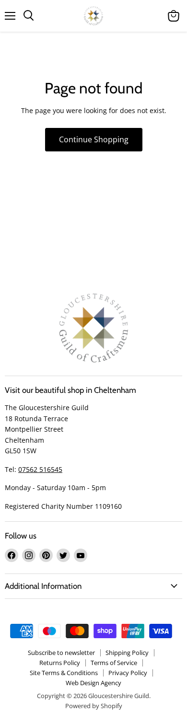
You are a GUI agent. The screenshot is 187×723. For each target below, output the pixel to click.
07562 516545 (40, 469)
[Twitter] (63, 555)
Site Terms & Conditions (64, 672)
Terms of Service (114, 662)
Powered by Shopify (93, 705)
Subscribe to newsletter (61, 652)
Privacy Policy (127, 672)
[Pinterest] (46, 555)
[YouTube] (80, 555)
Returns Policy (59, 662)
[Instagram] (28, 555)
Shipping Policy (127, 652)
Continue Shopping (94, 139)
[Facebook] (11, 555)
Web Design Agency (93, 682)
